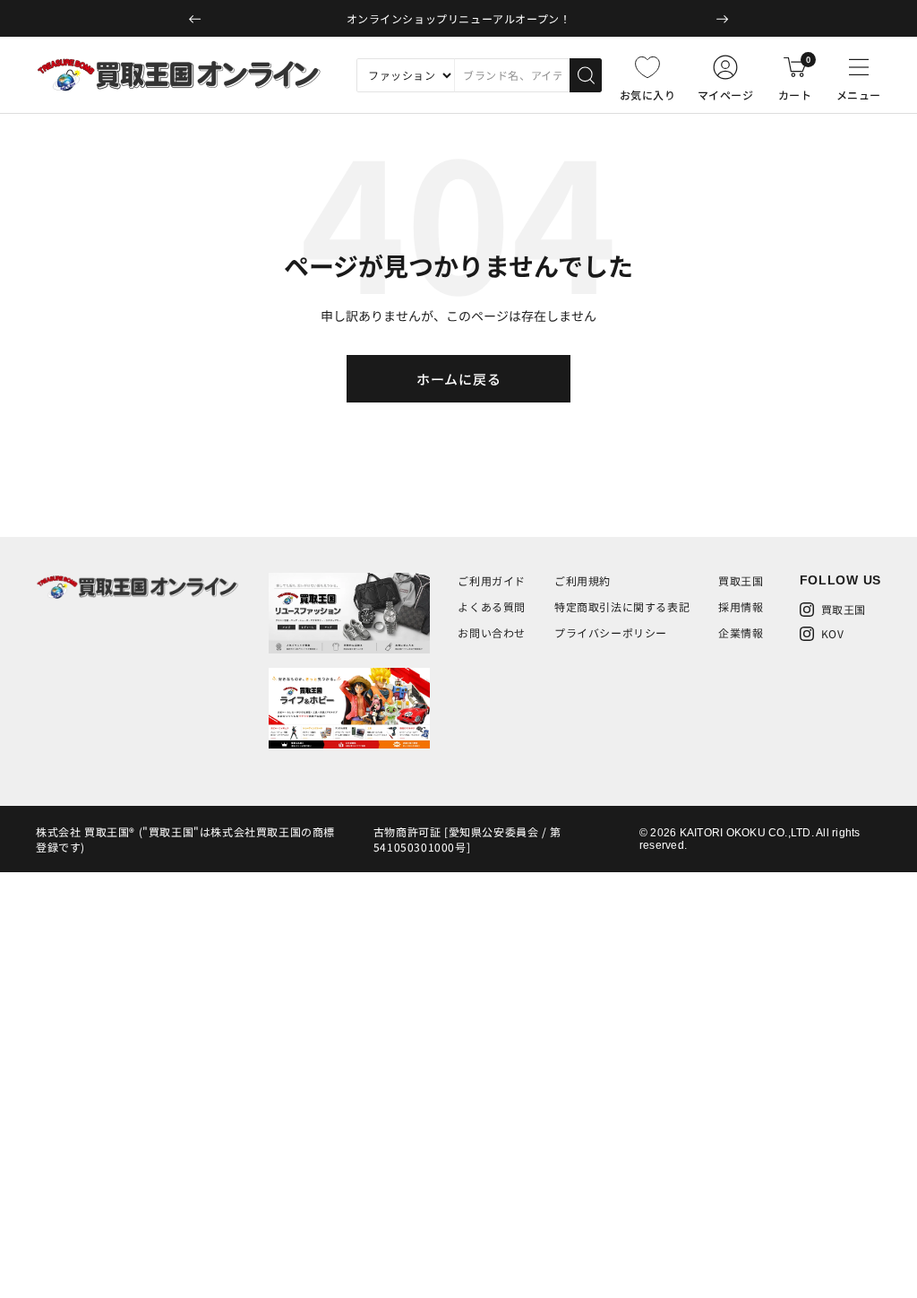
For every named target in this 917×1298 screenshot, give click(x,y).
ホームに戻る (458, 378)
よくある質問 (492, 606)
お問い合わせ (492, 632)
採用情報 (740, 606)
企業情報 (740, 632)
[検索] (586, 75)
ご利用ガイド (492, 580)
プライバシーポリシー (610, 632)
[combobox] (512, 75)
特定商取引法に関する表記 (622, 606)
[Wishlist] (647, 67)
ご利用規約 (582, 580)
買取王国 (740, 580)
